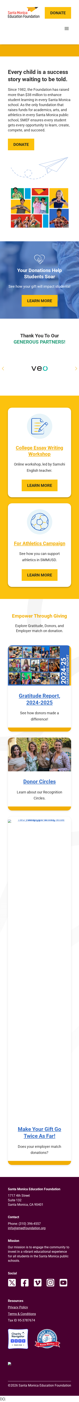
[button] (76, 368)
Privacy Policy (18, 1307)
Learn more (39, 485)
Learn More (39, 300)
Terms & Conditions (22, 1314)
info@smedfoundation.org (27, 1228)
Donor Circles (39, 782)
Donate (58, 12)
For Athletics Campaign (39, 543)
